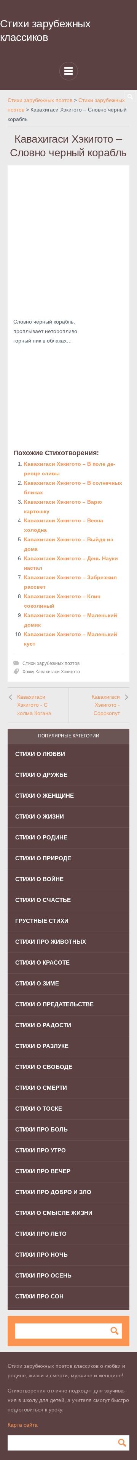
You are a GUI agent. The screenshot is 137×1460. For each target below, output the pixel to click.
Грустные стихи (41, 921)
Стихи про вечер (42, 1171)
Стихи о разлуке (41, 1046)
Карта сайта (23, 1425)
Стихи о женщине (44, 795)
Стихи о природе (43, 858)
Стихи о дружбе (41, 775)
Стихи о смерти (41, 1087)
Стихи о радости (43, 1025)
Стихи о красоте (42, 962)
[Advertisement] (68, 239)
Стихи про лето (41, 1234)
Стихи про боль (41, 1129)
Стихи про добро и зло (53, 1192)
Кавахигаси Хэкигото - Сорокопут (106, 705)
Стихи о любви (40, 754)
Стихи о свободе (43, 1067)
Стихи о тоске (38, 1108)
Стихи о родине (41, 837)
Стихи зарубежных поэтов (51, 663)
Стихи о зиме (37, 983)
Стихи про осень (43, 1275)
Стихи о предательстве (54, 1004)
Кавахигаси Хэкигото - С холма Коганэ (34, 705)
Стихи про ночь (41, 1254)
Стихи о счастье (43, 900)
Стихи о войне (39, 879)
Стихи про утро (40, 1150)
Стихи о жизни (39, 816)
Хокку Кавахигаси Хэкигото (51, 671)
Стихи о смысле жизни (53, 1213)
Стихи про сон (39, 1296)
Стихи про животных (50, 941)
